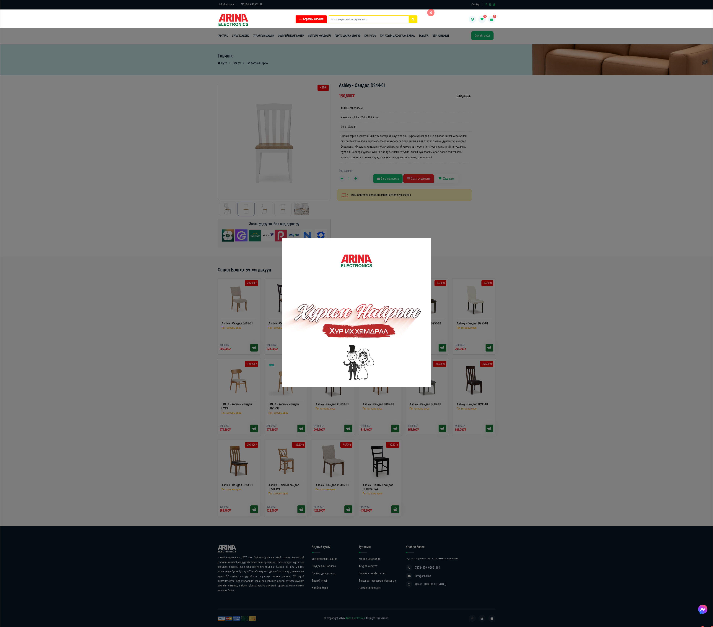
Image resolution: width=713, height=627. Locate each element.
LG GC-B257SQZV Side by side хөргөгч (39, 614)
